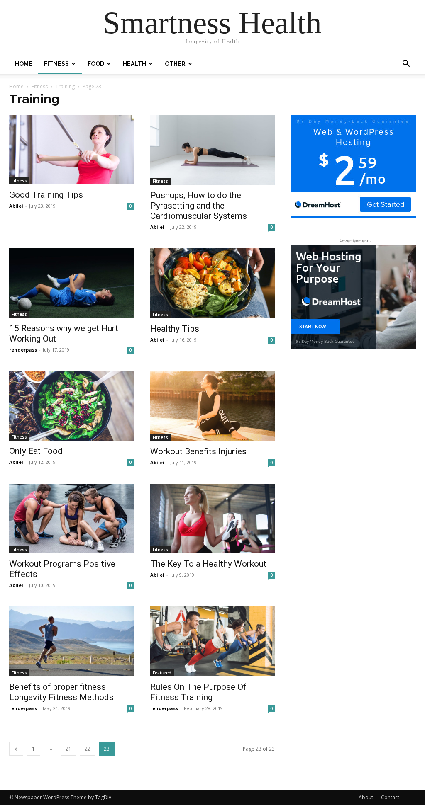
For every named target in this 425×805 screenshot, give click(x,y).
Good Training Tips (46, 195)
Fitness (56, 64)
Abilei (16, 206)
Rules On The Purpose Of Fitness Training (198, 692)
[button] (406, 64)
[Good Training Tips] (71, 149)
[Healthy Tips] (212, 283)
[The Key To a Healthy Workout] (212, 518)
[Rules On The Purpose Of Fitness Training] (212, 641)
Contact (390, 797)
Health (134, 64)
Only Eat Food (36, 451)
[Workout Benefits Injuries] (212, 406)
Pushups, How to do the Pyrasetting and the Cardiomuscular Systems (198, 205)
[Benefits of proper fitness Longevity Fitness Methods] (71, 641)
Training (65, 86)
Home (23, 64)
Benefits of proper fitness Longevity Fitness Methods (61, 692)
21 (68, 748)
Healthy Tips (174, 329)
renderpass (23, 350)
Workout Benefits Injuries (198, 451)
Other (175, 64)
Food (96, 64)
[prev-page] (16, 749)
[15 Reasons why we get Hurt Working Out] (71, 283)
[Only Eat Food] (71, 406)
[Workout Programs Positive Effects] (71, 518)
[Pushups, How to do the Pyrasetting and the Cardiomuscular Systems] (212, 150)
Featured (162, 673)
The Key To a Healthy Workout (208, 564)
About (366, 797)
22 (87, 748)
